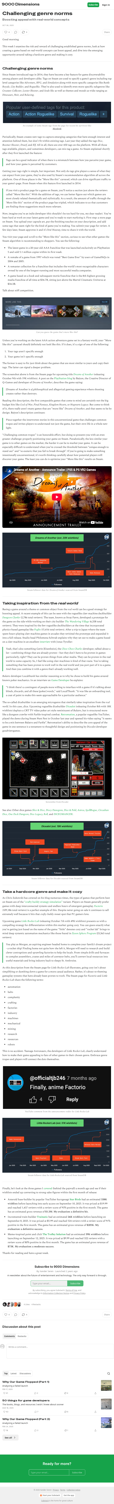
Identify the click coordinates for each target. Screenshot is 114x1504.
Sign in (106, 4)
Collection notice (73, 1490)
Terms (62, 1490)
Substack (45, 1500)
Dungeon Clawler (11, 617)
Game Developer (60, 680)
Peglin (37, 630)
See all (8, 1437)
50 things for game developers (26, 1400)
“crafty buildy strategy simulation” (43, 902)
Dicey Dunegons (54, 810)
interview (45, 642)
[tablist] (15, 1336)
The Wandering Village (77, 622)
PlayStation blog (63, 378)
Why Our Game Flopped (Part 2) (26, 1419)
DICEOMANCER (63, 814)
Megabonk (57, 128)
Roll (46, 814)
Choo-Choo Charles (72, 649)
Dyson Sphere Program (84, 933)
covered (48, 1188)
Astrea (80, 810)
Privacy (56, 1490)
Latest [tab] (14, 1373)
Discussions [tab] (25, 1373)
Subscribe (93, 4)
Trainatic (42, 1217)
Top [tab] (6, 1373)
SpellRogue (91, 810)
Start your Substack (51, 1495)
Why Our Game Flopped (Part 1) (25, 1381)
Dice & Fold (70, 810)
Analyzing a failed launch (15, 1385)
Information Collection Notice (56, 1293)
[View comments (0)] (16, 32)
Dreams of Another (83, 374)
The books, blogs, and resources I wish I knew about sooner (33, 1404)
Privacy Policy (79, 1293)
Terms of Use (71, 1290)
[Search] (109, 1373)
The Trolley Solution (54, 1234)
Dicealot (70, 706)
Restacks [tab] (22, 1336)
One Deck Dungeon (18, 814)
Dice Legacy (36, 814)
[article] (57, 1387)
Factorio (98, 906)
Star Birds (75, 1199)
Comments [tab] (9, 1336)
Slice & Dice (38, 810)
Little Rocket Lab (30, 921)
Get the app (69, 1495)
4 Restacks (36, 1304)
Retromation (68, 714)
